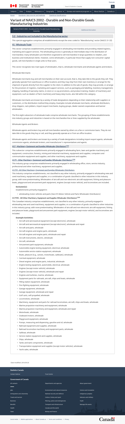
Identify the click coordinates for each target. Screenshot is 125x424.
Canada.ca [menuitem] (110, 11)
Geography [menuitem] (50, 11)
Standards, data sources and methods (32, 15)
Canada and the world (52, 408)
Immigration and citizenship (19, 394)
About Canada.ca (41, 419)
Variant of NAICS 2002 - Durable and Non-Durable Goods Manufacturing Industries (36, 30)
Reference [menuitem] (38, 11)
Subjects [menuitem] (13, 11)
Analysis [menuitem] (29, 11)
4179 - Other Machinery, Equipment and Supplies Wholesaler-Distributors (43, 160)
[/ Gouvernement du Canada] (26, 6)
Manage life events (86, 404)
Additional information (88, 30)
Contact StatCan (15, 374)
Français (112, 2)
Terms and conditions (55, 419)
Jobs (11, 390)
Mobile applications (27, 419)
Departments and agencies (53, 383)
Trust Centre (49, 374)
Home (12, 15)
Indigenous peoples (86, 394)
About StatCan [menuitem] (99, 11)
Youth (81, 401)
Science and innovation (87, 390)
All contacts (13, 383)
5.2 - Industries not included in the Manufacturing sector (40, 36)
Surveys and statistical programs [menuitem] (78, 11)
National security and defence (54, 394)
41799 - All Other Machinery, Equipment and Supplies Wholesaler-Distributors (43, 170)
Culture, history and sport (53, 397)
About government (85, 383)
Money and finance (51, 411)
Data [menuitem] (21, 11)
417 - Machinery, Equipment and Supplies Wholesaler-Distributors (40, 146)
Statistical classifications (57, 15)
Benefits (12, 404)
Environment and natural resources (56, 390)
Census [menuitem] (59, 11)
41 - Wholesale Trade (21, 44)
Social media (14, 419)
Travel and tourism (16, 397)
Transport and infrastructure (54, 404)
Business (13, 401)
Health (12, 408)
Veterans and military (86, 397)
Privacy (67, 419)
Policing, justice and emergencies (55, 401)
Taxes (12, 411)
